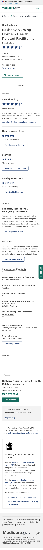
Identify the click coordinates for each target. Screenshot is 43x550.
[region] (21, 368)
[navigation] (21, 85)
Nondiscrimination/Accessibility (27, 520)
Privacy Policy (7, 522)
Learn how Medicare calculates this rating (19, 122)
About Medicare (8, 520)
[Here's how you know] (21, 2)
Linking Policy (34, 522)
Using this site (9, 525)
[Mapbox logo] (7, 375)
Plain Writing (21, 525)
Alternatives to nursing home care (22, 497)
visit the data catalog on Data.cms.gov (23, 433)
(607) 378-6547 (8, 68)
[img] (12, 47)
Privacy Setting (21, 522)
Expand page (10, 418)
